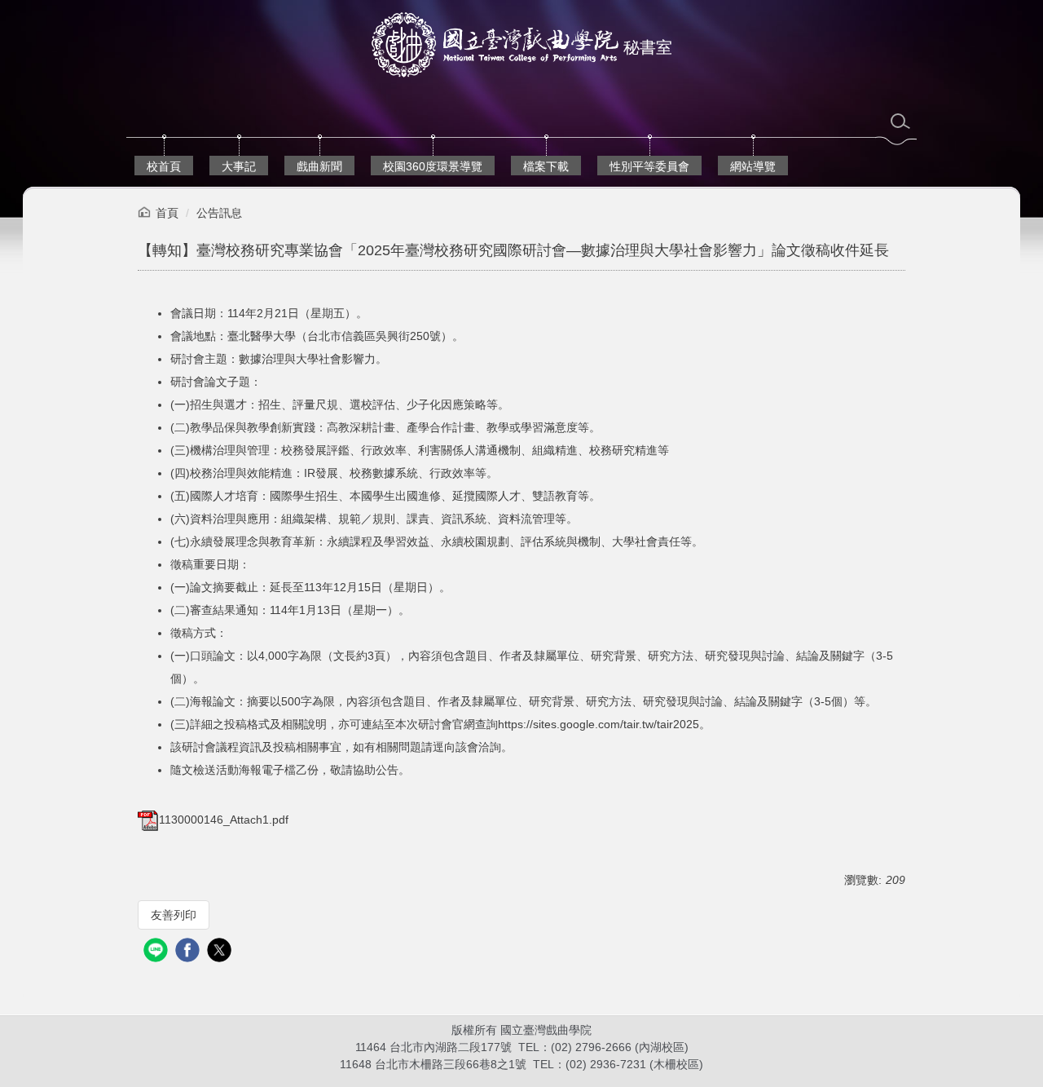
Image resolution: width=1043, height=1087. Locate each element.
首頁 (167, 212)
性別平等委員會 (649, 166)
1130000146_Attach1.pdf (223, 819)
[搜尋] (900, 121)
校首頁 (164, 166)
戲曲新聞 (319, 166)
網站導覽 (753, 166)
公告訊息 (219, 212)
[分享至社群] (157, 952)
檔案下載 (546, 166)
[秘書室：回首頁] (495, 47)
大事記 (239, 166)
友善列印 (173, 914)
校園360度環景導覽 (432, 166)
